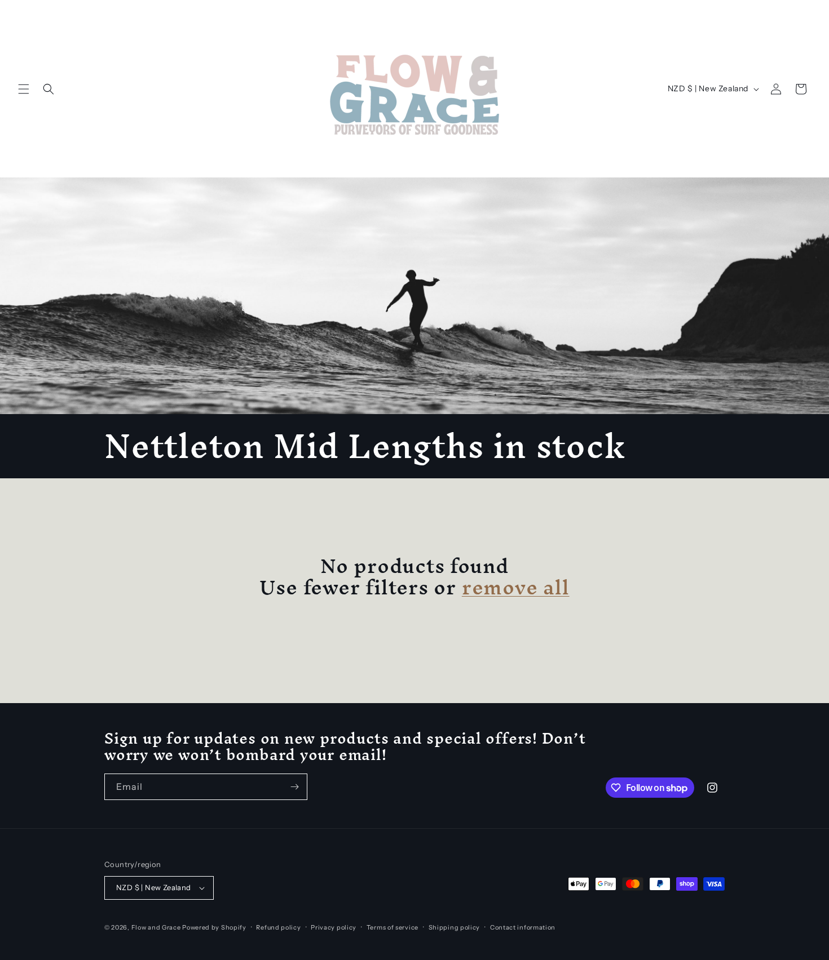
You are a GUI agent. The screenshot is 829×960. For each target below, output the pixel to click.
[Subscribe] (294, 787)
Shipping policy (454, 927)
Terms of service (392, 927)
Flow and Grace (156, 927)
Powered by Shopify (214, 927)
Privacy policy (333, 927)
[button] (23, 89)
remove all (516, 587)
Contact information (522, 927)
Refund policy (278, 927)
